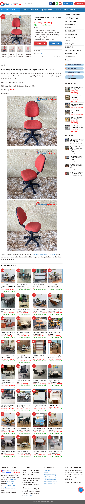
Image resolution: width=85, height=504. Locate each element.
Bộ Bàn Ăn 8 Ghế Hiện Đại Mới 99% (23, 285)
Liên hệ (46, 472)
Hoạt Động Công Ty (47, 10)
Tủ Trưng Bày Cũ (70, 37)
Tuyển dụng (47, 470)
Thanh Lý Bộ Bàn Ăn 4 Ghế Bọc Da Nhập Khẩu (23, 429)
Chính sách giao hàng (50, 479)
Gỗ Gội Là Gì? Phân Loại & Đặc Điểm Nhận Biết (76, 173)
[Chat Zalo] (81, 489)
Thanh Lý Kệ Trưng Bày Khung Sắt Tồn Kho (54, 356)
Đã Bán (10, 14)
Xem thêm (29, 495)
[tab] (3, 65)
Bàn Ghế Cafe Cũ (70, 31)
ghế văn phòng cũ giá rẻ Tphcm (44, 254)
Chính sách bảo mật (49, 483)
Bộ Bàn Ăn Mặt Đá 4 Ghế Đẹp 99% (8, 310)
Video (66, 10)
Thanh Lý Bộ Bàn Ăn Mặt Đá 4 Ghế (39, 452)
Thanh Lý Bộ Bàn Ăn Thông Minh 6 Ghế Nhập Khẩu (23, 357)
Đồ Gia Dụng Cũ (69, 44)
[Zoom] (3, 42)
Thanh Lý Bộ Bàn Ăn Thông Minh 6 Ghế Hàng (23, 452)
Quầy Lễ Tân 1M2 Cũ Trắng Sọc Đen (38, 285)
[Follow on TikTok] (53, 3)
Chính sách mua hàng (50, 477)
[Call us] (57, 3)
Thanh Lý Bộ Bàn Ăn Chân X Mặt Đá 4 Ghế (8, 429)
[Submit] (44, 3)
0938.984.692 (13, 479)
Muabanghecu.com (9, 488)
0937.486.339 (11, 486)
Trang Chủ (25, 10)
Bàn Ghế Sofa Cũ (70, 24)
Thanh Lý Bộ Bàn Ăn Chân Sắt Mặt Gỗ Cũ (40, 333)
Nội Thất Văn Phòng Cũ (71, 18)
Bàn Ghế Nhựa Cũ (70, 57)
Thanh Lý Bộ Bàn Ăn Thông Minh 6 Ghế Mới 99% (7, 382)
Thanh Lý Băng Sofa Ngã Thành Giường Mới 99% (55, 452)
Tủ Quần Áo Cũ (69, 28)
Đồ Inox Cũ (68, 60)
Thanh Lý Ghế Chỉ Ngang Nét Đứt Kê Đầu (23, 310)
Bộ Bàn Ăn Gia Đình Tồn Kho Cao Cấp (23, 406)
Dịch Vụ (59, 10)
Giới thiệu (34, 10)
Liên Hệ (72, 10)
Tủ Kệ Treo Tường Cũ (54, 405)
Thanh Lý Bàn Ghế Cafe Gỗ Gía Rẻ (54, 333)
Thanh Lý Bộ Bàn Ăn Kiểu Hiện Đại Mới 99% (55, 285)
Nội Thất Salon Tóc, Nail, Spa (73, 50)
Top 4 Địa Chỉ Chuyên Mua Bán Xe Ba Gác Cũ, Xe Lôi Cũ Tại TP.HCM (77, 140)
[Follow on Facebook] (50, 3)
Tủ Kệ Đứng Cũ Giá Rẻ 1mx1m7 (39, 356)
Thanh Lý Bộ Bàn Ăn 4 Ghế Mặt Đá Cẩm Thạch (39, 310)
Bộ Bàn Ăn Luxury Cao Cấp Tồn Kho (23, 333)
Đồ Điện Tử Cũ (69, 47)
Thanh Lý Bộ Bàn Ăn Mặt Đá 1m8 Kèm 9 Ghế (55, 310)
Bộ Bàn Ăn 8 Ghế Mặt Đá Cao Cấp (8, 452)
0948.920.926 (10, 481)
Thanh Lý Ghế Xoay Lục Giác (23, 381)
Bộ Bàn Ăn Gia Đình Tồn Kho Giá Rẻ (39, 381)
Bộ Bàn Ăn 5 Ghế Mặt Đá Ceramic (55, 429)
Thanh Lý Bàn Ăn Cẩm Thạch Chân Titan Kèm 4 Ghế (8, 286)
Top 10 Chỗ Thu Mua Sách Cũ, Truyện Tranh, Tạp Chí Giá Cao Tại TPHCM (76, 149)
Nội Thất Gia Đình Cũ (71, 21)
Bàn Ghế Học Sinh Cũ (71, 53)
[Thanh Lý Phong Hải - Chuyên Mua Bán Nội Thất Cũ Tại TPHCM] (10, 4)
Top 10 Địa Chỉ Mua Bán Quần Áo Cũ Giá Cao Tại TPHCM (76, 158)
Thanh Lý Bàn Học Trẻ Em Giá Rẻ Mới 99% (39, 429)
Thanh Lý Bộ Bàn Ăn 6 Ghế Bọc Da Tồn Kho (54, 381)
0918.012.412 (10, 484)
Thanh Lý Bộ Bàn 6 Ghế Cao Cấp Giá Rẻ (7, 356)
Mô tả (3, 65)
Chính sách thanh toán (50, 481)
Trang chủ (4, 14)
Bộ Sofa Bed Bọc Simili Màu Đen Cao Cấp (7, 406)
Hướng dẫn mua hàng (50, 475)
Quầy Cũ (67, 40)
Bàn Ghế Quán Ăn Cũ (71, 34)
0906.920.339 (72, 78)
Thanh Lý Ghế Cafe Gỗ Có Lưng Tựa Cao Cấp (8, 333)
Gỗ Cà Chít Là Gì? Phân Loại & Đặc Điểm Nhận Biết (76, 166)
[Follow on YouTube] (60, 3)
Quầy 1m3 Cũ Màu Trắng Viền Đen (39, 406)
